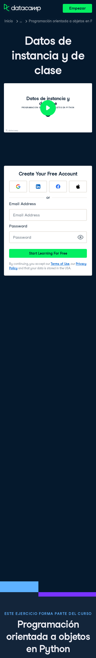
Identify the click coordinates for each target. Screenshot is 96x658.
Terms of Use (60, 264)
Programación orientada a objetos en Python (60, 21)
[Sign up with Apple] (78, 186)
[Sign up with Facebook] (58, 186)
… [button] (21, 21)
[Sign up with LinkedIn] (38, 186)
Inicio (8, 21)
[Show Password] (80, 237)
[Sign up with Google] (18, 186)
